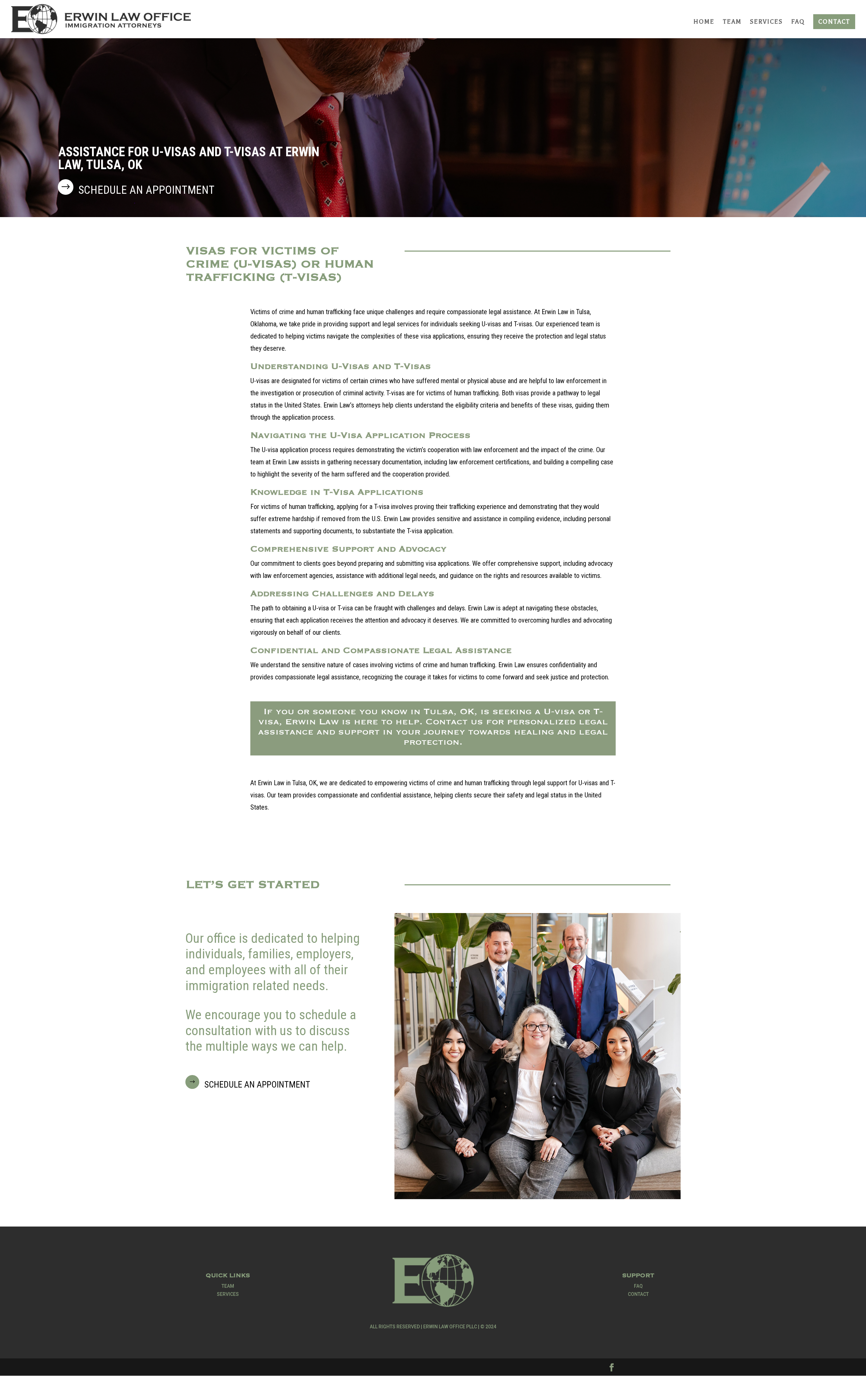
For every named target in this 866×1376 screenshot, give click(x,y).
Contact (834, 21)
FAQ (798, 22)
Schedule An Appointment (257, 1084)
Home (703, 22)
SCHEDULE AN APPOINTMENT (146, 189)
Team (732, 22)
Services (766, 22)
